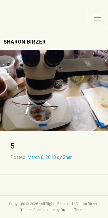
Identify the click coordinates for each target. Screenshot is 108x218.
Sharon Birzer (24, 42)
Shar (67, 157)
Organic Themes (74, 210)
